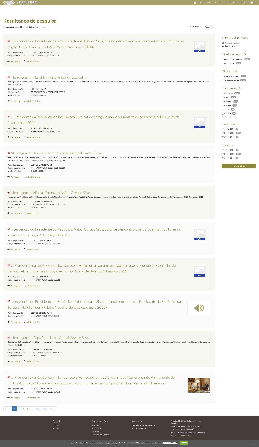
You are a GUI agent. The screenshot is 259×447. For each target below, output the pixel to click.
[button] (244, 2)
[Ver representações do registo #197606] (199, 234)
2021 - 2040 (229, 137)
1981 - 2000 (229, 129)
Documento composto (233, 59)
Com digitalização (231, 76)
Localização (97, 428)
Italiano (227, 113)
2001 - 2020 (229, 133)
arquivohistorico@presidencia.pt (191, 432)
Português (228, 93)
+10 (37, 408)
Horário (95, 425)
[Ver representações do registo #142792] (199, 385)
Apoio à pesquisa (139, 428)
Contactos (96, 431)
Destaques (231, 2)
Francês (227, 105)
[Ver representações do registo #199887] (199, 308)
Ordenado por (196, 26)
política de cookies (170, 443)
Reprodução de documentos (143, 425)
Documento (229, 63)
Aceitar (184, 443)
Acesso (56, 428)
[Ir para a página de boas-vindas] (195, 2)
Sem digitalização (231, 80)
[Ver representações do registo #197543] (199, 122)
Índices (218, 2)
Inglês (226, 97)
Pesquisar (205, 2)
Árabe (226, 109)
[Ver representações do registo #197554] (199, 271)
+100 (45, 408)
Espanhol (228, 101)
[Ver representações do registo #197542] (199, 46)
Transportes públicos (101, 434)
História (56, 425)
